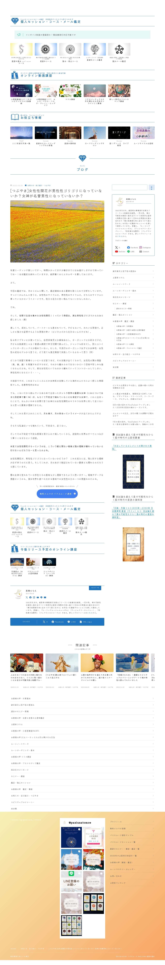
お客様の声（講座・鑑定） (122, 862)
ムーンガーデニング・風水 (124, 290)
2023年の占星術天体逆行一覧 (123, 855)
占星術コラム (119, 277)
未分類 (116, 367)
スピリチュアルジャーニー (124, 360)
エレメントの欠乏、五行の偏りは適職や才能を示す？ (133, 414)
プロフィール (116, 821)
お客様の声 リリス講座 (125, 344)
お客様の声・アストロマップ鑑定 (129, 348)
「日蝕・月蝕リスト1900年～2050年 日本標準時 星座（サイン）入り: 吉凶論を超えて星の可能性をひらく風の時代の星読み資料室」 (133, 512)
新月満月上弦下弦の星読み (124, 271)
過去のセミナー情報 (124, 308)
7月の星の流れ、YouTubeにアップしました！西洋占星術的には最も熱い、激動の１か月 (133, 422)
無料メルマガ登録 (118, 828)
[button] (71, 837)
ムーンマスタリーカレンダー (123, 869)
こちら (90, 612)
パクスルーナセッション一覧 (123, 842)
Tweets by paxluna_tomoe (25, 819)
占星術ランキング (118, 883)
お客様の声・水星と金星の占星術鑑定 (130, 330)
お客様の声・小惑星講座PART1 (128, 334)
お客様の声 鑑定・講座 (123, 321)
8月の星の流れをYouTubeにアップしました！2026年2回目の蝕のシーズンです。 (131, 406)
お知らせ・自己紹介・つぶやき (39, 185)
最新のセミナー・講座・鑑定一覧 (124, 849)
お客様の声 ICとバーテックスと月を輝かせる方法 (133, 339)
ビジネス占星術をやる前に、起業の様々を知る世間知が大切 (133, 386)
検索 (152, 188)
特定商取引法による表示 (19, 956)
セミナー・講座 (119, 303)
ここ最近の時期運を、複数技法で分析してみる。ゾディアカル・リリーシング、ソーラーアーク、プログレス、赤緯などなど (133, 396)
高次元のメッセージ (121, 297)
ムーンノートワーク (121, 284)
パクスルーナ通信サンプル (122, 835)
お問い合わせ (116, 876)
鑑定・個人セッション (122, 314)
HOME (13, 948)
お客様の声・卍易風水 (124, 326)
